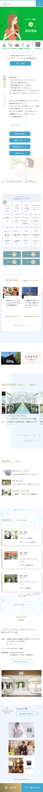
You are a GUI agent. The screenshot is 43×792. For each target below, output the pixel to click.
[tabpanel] (23, 408)
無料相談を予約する (21, 661)
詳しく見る (20, 63)
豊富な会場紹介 (19, 134)
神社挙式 (13, 415)
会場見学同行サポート (20, 146)
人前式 (9, 415)
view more (16, 125)
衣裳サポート (19, 153)
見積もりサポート (20, 140)
